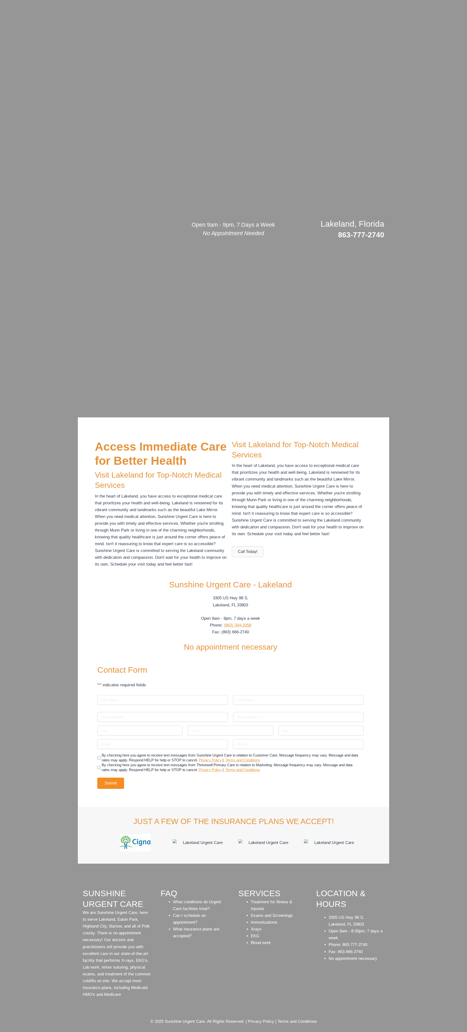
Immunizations (264, 922)
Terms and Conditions (242, 760)
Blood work (261, 942)
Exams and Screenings (272, 915)
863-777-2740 (361, 235)
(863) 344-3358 (237, 625)
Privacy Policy (210, 760)
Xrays (256, 929)
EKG (255, 936)
